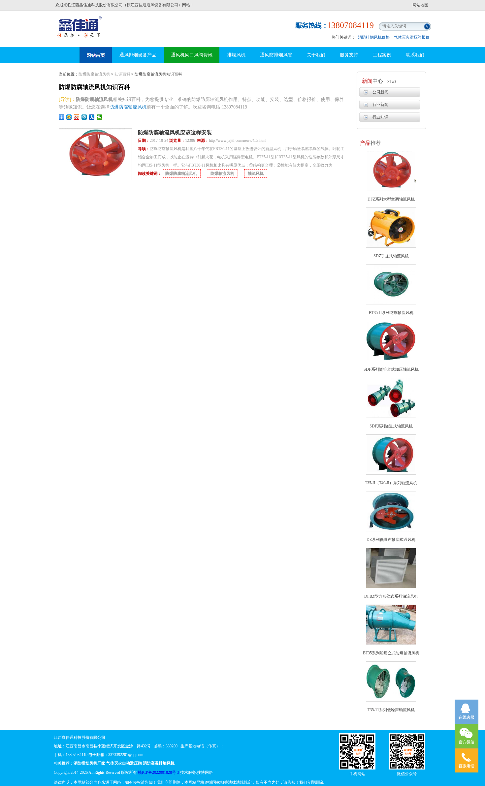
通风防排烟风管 (276, 54)
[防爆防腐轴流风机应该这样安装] (95, 178)
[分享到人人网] (92, 117)
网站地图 (420, 5)
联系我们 (415, 54)
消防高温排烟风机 (80, 21)
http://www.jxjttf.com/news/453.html (237, 140)
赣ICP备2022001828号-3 (158, 772)
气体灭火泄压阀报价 (412, 37)
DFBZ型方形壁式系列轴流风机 (391, 596)
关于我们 (316, 54)
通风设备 (95, 55)
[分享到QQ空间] (69, 117)
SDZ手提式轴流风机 (391, 256)
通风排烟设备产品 (137, 54)
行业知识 (380, 117)
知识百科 (122, 74)
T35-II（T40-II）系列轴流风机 (391, 483)
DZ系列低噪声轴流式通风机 (391, 539)
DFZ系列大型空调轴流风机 (391, 199)
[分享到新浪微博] (77, 117)
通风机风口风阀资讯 (191, 54)
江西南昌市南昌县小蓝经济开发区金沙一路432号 (108, 746)
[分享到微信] (99, 117)
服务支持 (349, 54)
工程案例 (382, 54)
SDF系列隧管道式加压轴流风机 (391, 369)
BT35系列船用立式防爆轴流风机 (391, 653)
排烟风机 (236, 54)
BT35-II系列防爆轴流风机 (391, 312)
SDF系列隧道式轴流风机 (391, 426)
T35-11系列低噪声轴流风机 (391, 709)
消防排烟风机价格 (374, 37)
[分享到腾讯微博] (84, 117)
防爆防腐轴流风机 (94, 74)
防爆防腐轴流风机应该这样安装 (175, 132)
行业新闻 (380, 104)
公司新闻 (380, 92)
